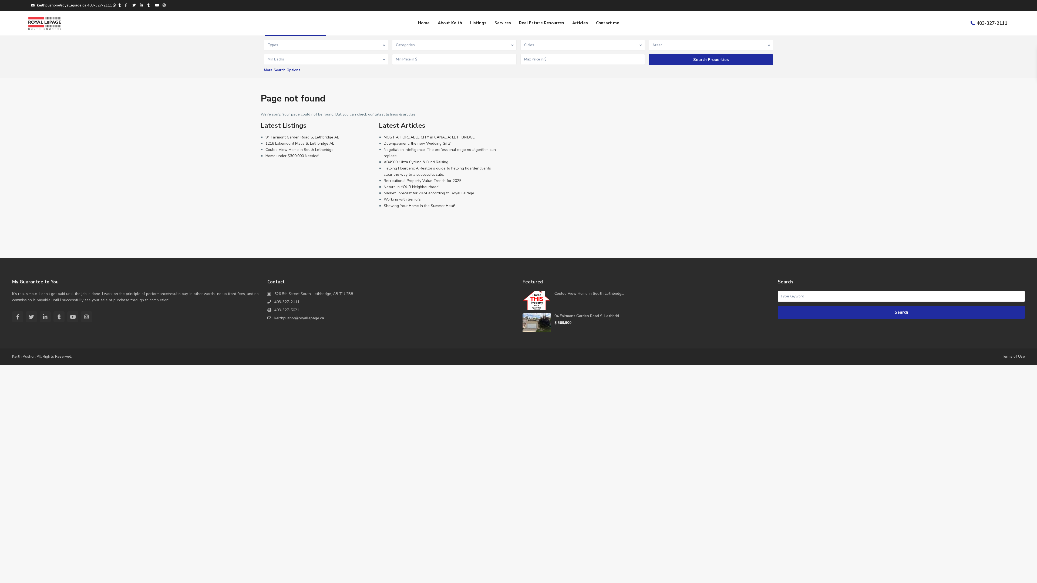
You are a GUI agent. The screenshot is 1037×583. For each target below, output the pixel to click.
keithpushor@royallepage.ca (299, 318)
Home (424, 23)
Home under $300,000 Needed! (292, 155)
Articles (580, 23)
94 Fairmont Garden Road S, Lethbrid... (587, 315)
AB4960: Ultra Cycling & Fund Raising (416, 162)
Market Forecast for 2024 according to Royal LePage (429, 193)
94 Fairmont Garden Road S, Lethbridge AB (302, 137)
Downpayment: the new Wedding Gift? (417, 143)
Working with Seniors (402, 199)
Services (502, 23)
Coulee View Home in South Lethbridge (299, 149)
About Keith (450, 23)
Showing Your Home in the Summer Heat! (419, 205)
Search (901, 312)
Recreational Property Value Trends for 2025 (422, 180)
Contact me (607, 23)
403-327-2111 (992, 23)
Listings (478, 23)
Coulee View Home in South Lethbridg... (589, 293)
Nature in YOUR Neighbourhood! (411, 186)
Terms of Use (1013, 356)
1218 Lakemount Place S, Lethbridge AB (300, 143)
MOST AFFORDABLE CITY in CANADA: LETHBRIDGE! (430, 137)
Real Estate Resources (541, 23)
